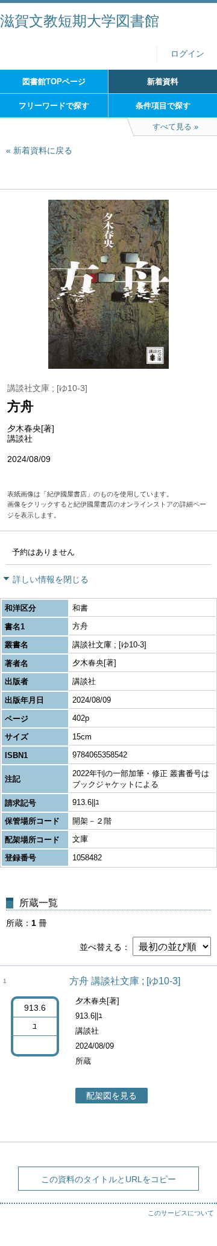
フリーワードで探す (54, 105)
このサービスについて (181, 1213)
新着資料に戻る (42, 150)
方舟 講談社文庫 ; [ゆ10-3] (124, 981)
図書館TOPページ (54, 81)
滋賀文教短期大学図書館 (79, 21)
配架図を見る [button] (111, 1095)
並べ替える (101, 947)
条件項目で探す (163, 105)
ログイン (187, 53)
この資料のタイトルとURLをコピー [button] (108, 1179)
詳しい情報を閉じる (51, 579)
